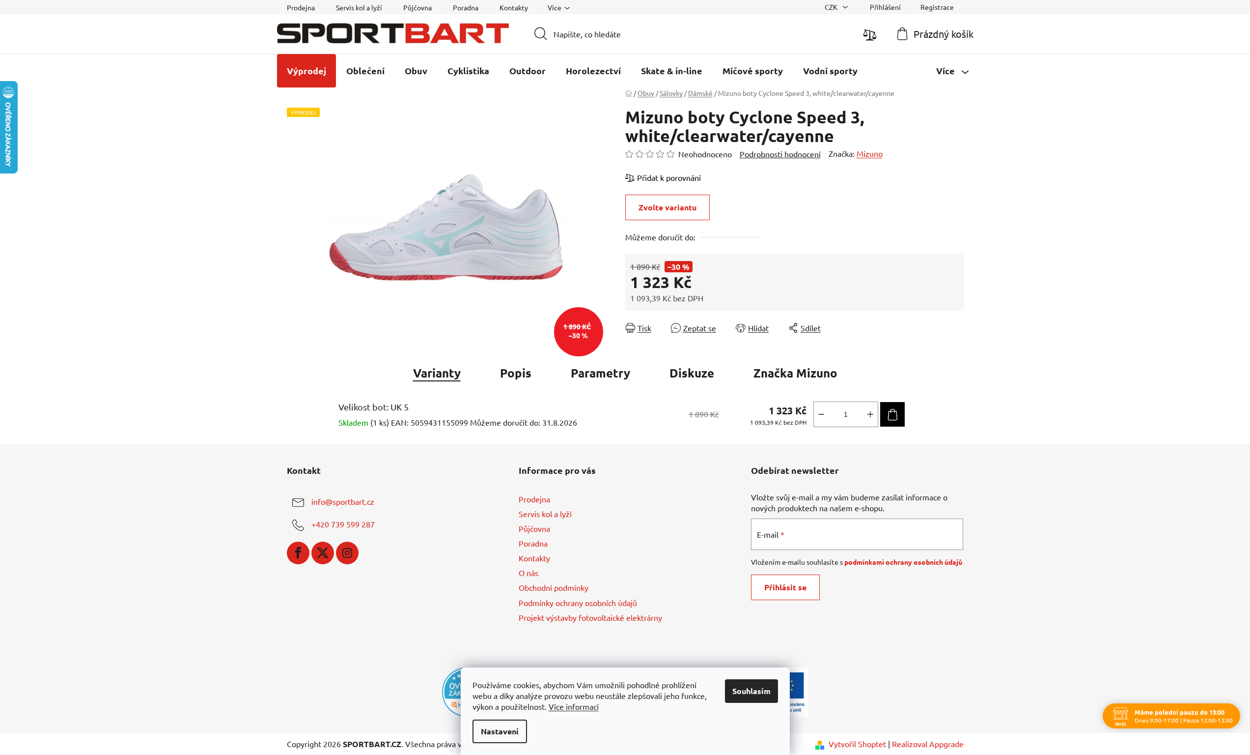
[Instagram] (347, 553)
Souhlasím (751, 691)
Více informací (574, 706)
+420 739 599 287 (343, 524)
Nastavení (500, 731)
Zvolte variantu (667, 207)
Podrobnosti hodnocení (780, 154)
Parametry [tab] (600, 372)
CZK (832, 6)
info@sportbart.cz (342, 501)
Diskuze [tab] (691, 372)
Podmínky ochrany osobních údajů (578, 603)
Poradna (465, 7)
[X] (322, 553)
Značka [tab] (795, 372)
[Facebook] (298, 553)
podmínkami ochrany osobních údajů (903, 561)
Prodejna (301, 7)
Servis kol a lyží (359, 7)
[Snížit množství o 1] (821, 414)
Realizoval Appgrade (928, 744)
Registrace (937, 6)
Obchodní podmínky (553, 587)
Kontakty (514, 7)
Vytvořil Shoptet (857, 744)
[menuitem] (306, 70)
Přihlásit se (785, 587)
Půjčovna (417, 7)
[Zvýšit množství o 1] (870, 414)
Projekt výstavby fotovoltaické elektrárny (590, 617)
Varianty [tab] (437, 372)
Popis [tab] (515, 372)
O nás (528, 573)
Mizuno (870, 153)
